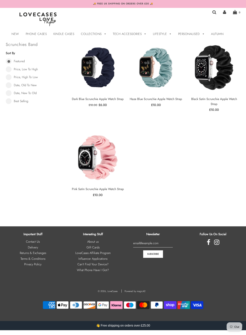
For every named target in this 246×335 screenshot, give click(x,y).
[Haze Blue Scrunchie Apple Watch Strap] (156, 67)
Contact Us (33, 241)
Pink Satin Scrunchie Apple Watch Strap (98, 189)
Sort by (10, 53)
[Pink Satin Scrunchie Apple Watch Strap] (98, 158)
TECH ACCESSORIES (128, 34)
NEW (15, 34)
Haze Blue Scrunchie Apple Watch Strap (156, 99)
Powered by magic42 (135, 291)
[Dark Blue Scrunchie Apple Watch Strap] (98, 67)
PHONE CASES (36, 34)
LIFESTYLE (160, 34)
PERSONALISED (189, 34)
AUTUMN (217, 34)
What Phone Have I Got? (93, 270)
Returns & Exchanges (33, 253)
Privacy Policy (33, 264)
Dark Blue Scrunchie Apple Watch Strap (98, 99)
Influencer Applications (92, 258)
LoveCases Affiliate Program (93, 253)
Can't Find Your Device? (93, 264)
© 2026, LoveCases (108, 291)
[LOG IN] (224, 12)
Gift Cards (93, 247)
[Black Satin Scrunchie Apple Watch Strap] (214, 67)
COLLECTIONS (92, 34)
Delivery (33, 247)
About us (93, 241)
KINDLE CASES (63, 34)
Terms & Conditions (33, 258)
